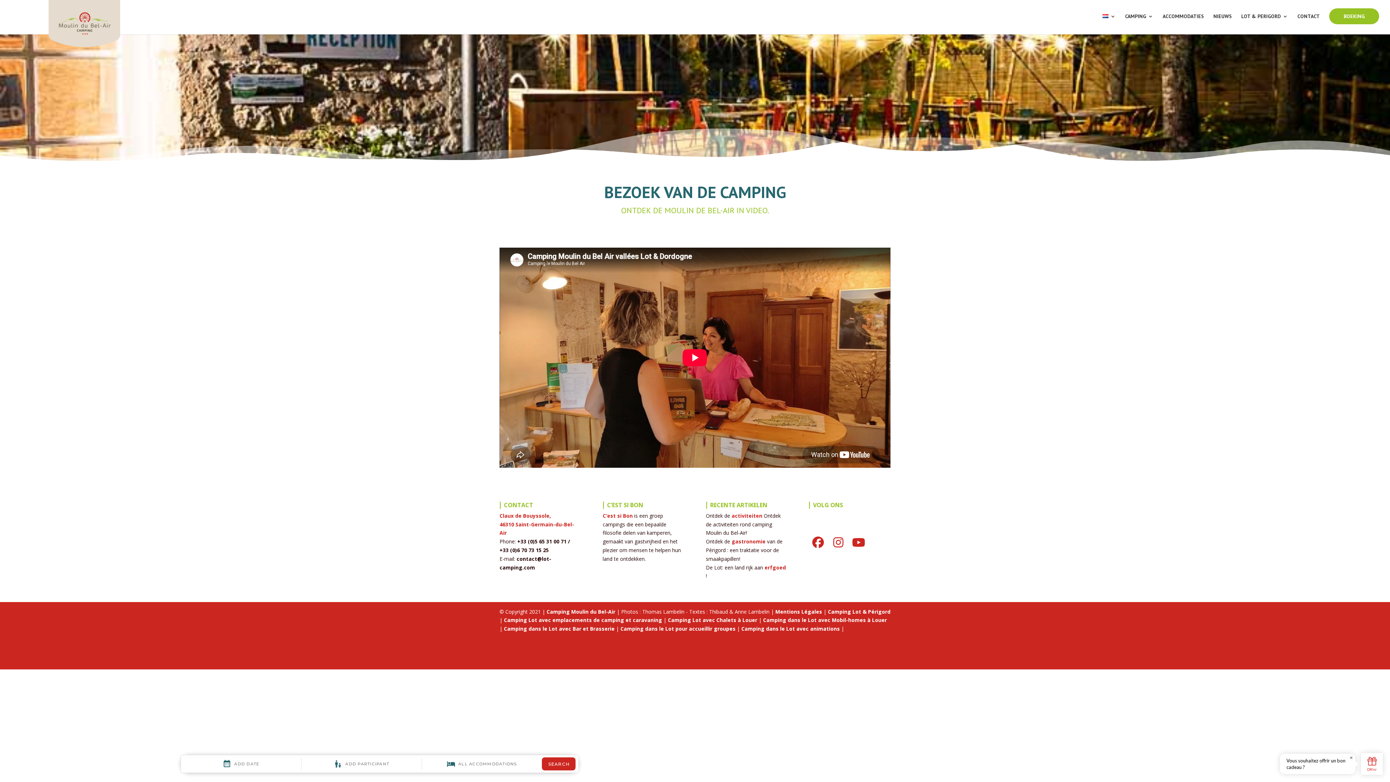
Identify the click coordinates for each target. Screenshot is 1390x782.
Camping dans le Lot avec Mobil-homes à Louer (825, 620)
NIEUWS (1222, 17)
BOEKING (1354, 16)
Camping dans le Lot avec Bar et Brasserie (559, 628)
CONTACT (1308, 17)
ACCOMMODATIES (1183, 17)
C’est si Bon (618, 515)
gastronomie (749, 541)
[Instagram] (838, 542)
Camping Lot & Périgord (859, 611)
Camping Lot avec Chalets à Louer (712, 620)
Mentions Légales (798, 611)
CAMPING (1135, 17)
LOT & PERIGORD (1261, 17)
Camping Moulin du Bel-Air (581, 611)
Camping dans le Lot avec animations (790, 628)
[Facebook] (818, 542)
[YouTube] (858, 542)
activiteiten (747, 515)
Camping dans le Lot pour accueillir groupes (678, 628)
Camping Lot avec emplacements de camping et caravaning (583, 620)
